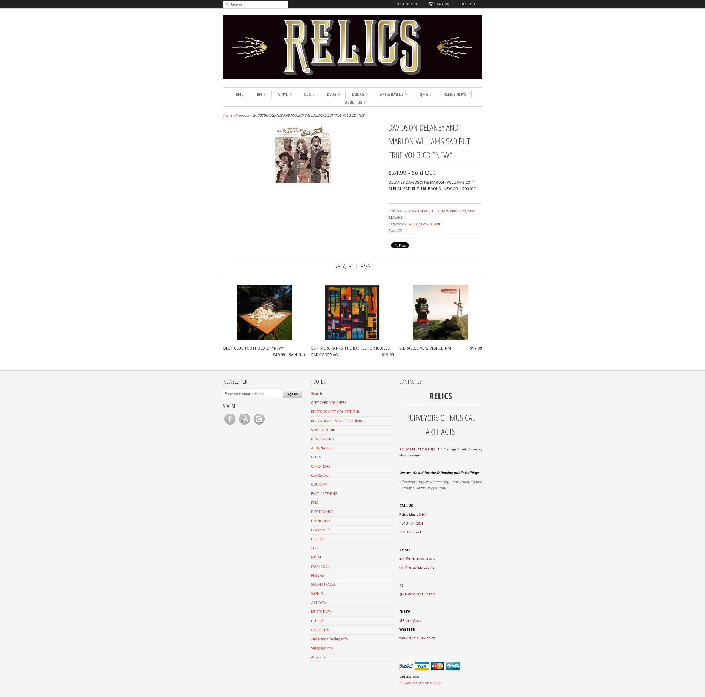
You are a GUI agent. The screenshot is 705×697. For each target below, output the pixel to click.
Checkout (468, 4)
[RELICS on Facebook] (230, 425)
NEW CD (410, 224)
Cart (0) (441, 4)
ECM (314, 503)
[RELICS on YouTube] (245, 425)
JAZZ (315, 548)
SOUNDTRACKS (323, 584)
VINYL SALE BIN (323, 430)
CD (430, 211)
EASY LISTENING (324, 493)
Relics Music (412, 620)
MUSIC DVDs (321, 612)
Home (238, 94)
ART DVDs (319, 603)
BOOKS (360, 94)
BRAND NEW (417, 211)
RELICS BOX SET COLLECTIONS (335, 412)
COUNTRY (319, 484)
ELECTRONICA (322, 512)
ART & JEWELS (393, 94)
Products (242, 115)
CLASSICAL (320, 475)
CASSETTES (320, 630)
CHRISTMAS (320, 466)
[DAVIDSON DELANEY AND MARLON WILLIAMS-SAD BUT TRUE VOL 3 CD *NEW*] (303, 184)
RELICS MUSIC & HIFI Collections (337, 421)
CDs (309, 94)
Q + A (425, 94)
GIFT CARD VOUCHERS (328, 403)
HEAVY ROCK (321, 530)
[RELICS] (352, 48)
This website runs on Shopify (420, 683)
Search (316, 393)
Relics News (455, 94)
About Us (355, 102)
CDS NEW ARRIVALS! (450, 211)
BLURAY (317, 621)
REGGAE (317, 575)
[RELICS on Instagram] (259, 425)
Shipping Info (322, 648)
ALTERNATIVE (321, 448)
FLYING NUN (321, 521)
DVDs (333, 94)
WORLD (317, 593)
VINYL (285, 94)
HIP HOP (317, 539)
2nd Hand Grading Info (329, 639)
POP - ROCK (320, 566)
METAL (316, 557)
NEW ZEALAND (430, 224)
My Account (408, 4)
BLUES (316, 457)
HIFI (261, 94)
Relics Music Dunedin (419, 594)
